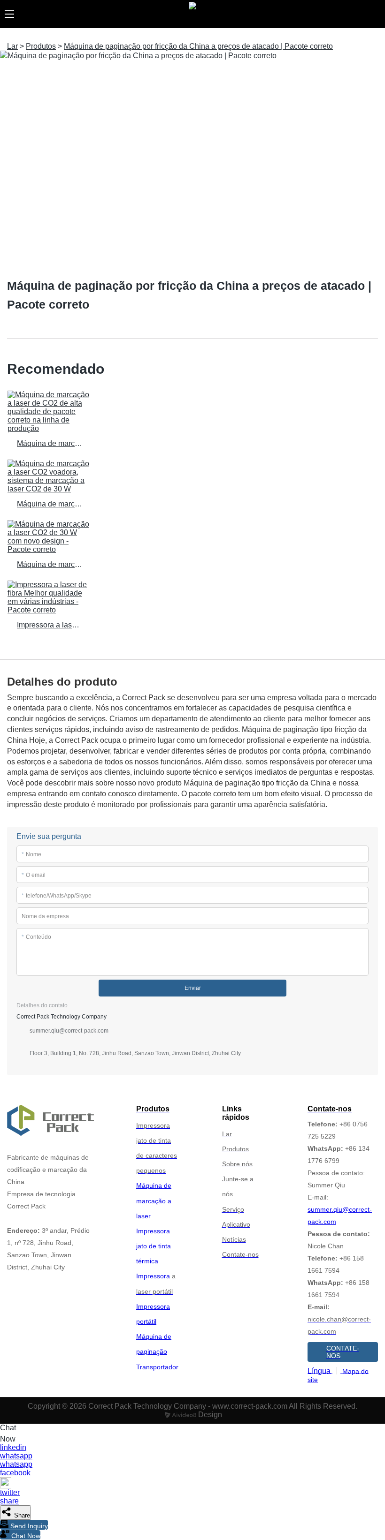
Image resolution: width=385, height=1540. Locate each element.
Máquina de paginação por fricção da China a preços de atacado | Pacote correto (198, 46)
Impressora (153, 1276)
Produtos (41, 46)
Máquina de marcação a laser (153, 1200)
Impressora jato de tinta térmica (153, 1246)
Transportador (157, 1367)
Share (21, 1515)
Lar (12, 46)
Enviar (193, 988)
